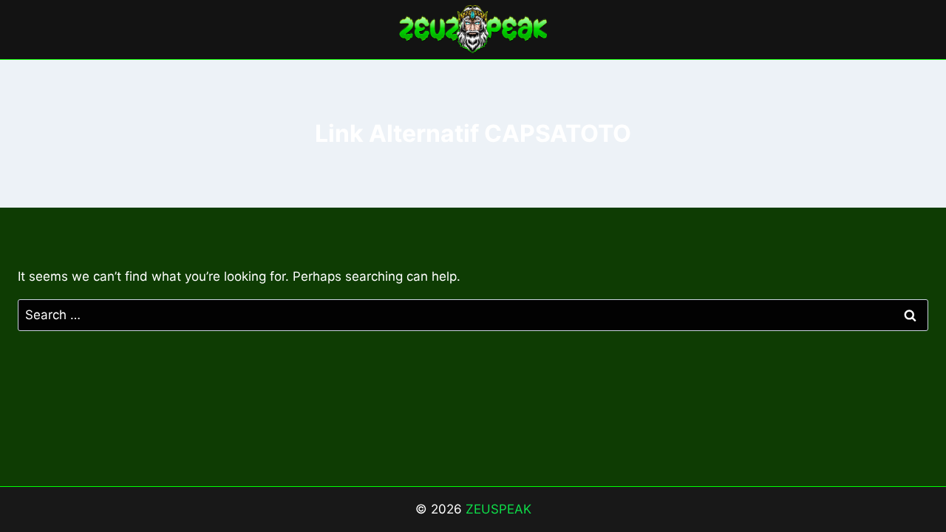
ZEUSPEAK (498, 509)
